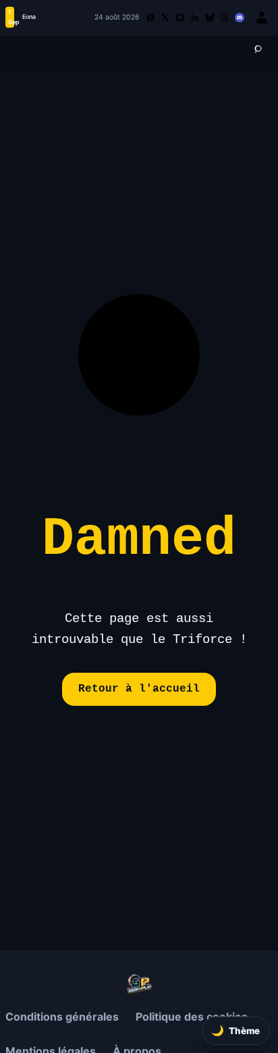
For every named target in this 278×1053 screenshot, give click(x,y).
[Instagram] (180, 17)
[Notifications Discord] (239, 17)
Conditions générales (62, 1016)
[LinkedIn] (195, 17)
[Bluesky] (210, 17)
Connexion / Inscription (262, 17)
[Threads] (224, 17)
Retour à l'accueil (139, 689)
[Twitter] (165, 17)
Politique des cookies (192, 1016)
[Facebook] (150, 17)
